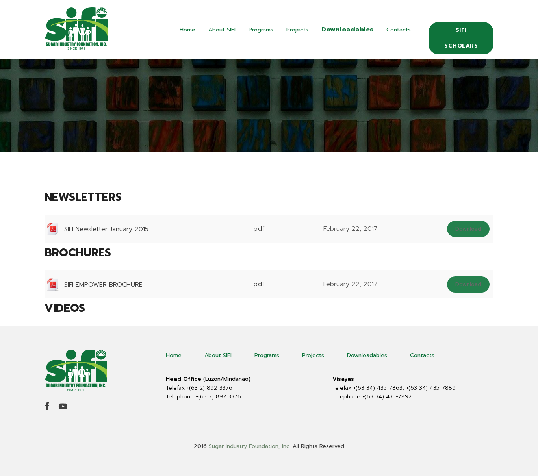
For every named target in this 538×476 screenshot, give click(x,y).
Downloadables (347, 29)
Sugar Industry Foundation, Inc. (250, 446)
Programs (261, 30)
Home (187, 30)
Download (468, 229)
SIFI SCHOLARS (461, 38)
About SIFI (222, 30)
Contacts (398, 30)
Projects (297, 30)
